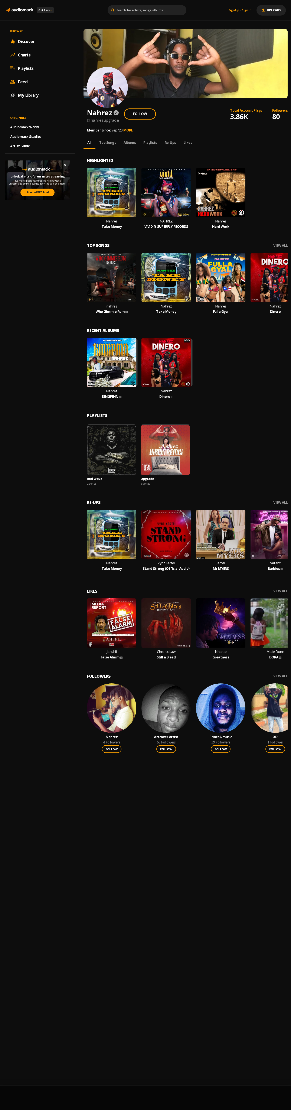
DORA (273, 657)
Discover (26, 41)
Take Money (112, 226)
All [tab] (89, 142)
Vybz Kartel (166, 563)
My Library (28, 95)
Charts (24, 55)
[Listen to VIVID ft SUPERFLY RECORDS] (166, 192)
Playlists (26, 68)
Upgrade (147, 478)
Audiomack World (24, 126)
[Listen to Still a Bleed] (166, 623)
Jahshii (112, 652)
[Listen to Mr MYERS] (220, 534)
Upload (274, 10)
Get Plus (45, 10)
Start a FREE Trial (37, 192)
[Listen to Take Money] (111, 192)
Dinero (275, 311)
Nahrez (111, 221)
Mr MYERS (221, 568)
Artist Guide (20, 146)
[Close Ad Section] (65, 165)
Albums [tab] (130, 142)
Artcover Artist (166, 737)
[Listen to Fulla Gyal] (220, 277)
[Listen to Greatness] (220, 623)
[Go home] (19, 10)
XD (275, 737)
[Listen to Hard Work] (220, 192)
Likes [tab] (188, 142)
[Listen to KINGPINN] (111, 362)
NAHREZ (166, 221)
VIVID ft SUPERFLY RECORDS (166, 226)
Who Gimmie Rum (110, 311)
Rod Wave (94, 478)
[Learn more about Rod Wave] (111, 450)
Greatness (220, 657)
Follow (140, 113)
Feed (22, 81)
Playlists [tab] (150, 142)
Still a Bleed (166, 657)
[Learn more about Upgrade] (165, 450)
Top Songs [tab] (107, 142)
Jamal (221, 563)
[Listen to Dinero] (166, 362)
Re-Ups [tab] (170, 142)
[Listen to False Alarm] (111, 623)
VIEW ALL (280, 245)
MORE (128, 130)
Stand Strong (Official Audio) (166, 568)
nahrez (111, 306)
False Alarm (110, 657)
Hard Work (220, 226)
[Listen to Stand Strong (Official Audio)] (166, 534)
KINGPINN (110, 396)
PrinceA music (220, 737)
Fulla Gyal (221, 311)
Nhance (221, 652)
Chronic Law (166, 652)
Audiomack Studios (25, 136)
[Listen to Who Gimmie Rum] (111, 277)
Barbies (274, 568)
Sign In (246, 10)
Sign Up (234, 10)
